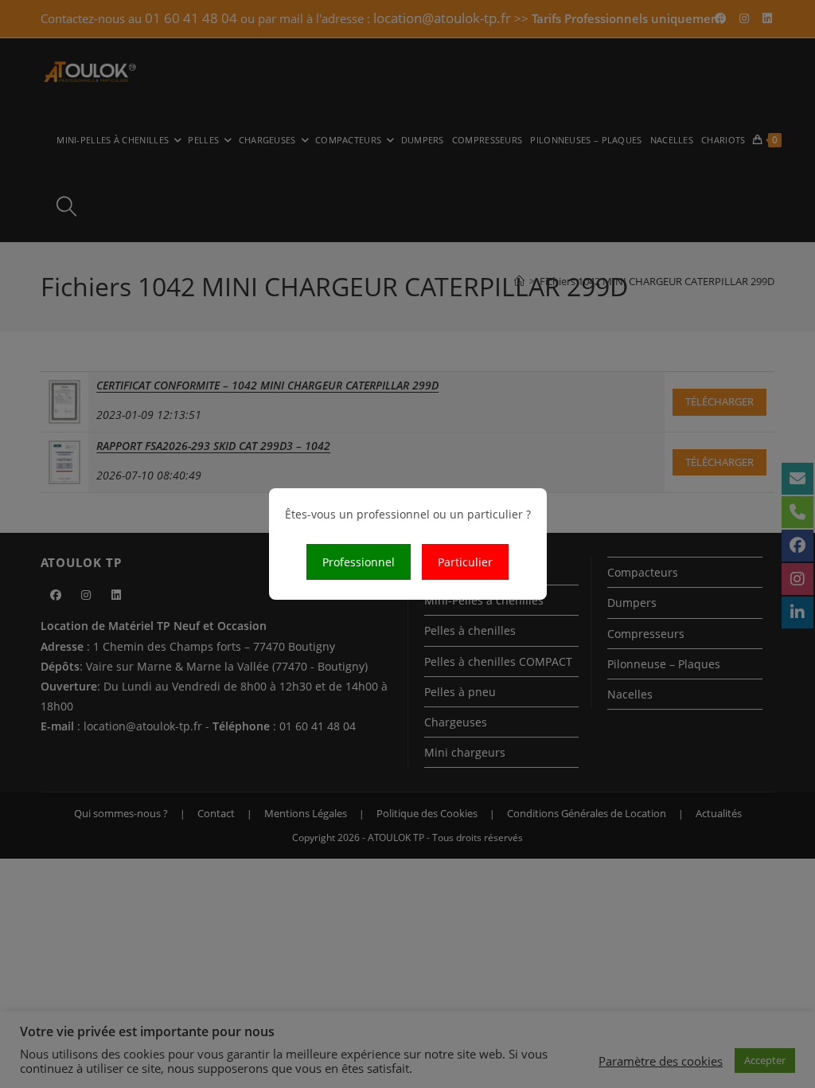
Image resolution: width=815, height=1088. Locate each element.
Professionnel (358, 561)
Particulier (465, 561)
